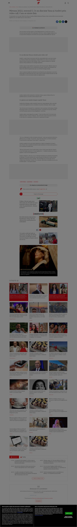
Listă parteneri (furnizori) (39, 515)
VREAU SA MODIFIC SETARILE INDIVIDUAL (68, 517)
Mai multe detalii (20, 512)
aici (9, 520)
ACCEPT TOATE (69, 513)
